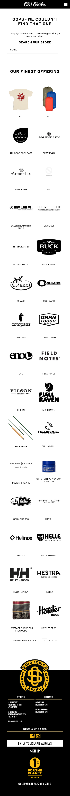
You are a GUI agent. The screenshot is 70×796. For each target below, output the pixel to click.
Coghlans (49, 301)
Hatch (48, 519)
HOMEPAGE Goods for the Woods (21, 629)
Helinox (21, 555)
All (21, 116)
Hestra (49, 592)
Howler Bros (48, 628)
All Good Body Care (21, 153)
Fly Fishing (21, 446)
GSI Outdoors (21, 519)
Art (49, 189)
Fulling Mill (49, 446)
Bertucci (49, 225)
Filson (21, 410)
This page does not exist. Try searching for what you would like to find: (35, 34)
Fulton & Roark (21, 483)
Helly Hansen (21, 592)
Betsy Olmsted (21, 264)
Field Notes (48, 373)
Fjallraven (48, 410)
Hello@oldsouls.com (15, 721)
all (49, 116)
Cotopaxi (21, 337)
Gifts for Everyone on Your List (48, 480)
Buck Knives (49, 264)
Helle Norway (49, 555)
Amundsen (49, 153)
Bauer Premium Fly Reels (21, 227)
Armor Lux (21, 189)
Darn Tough (49, 337)
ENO (21, 373)
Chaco (21, 301)
